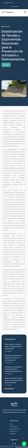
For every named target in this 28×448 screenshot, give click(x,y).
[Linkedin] (15, 443)
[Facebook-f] (12, 443)
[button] (25, 12)
